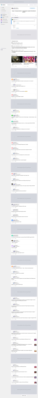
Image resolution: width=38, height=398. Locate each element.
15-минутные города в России (17, 43)
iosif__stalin (14, 42)
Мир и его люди (17, 42)
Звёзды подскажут (17, 174)
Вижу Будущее (17, 277)
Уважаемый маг (16, 8)
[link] (17, 61)
